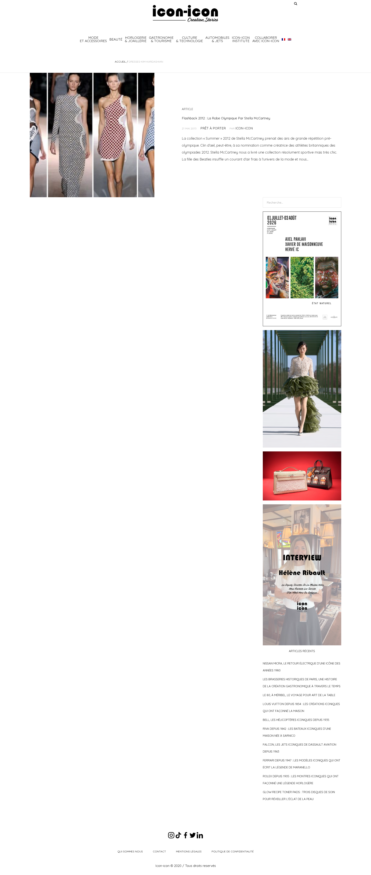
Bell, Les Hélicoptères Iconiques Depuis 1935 (296, 720)
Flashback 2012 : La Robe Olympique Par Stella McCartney (226, 118)
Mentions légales (189, 851)
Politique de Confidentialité (233, 851)
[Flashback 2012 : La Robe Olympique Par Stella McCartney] (92, 135)
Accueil (120, 61)
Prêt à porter (213, 128)
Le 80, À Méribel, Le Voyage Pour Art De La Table (299, 695)
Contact (159, 851)
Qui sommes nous (130, 851)
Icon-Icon (244, 128)
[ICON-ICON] (185, 13)
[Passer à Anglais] (289, 39)
